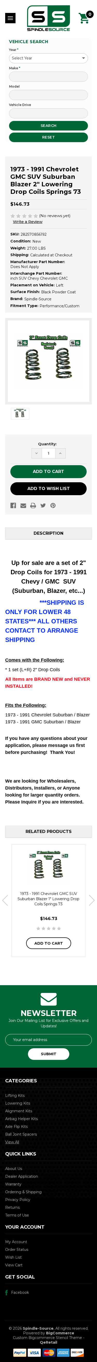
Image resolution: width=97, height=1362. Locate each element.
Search (49, 125)
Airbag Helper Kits (21, 1118)
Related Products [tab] (49, 831)
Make (14, 68)
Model (14, 86)
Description (48, 533)
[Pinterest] (53, 505)
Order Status (16, 1249)
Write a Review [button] (27, 221)
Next (92, 900)
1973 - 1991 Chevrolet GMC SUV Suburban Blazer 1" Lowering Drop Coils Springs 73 (48, 898)
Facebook (20, 1292)
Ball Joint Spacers (21, 1134)
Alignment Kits (18, 1111)
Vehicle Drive (20, 105)
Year (13, 50)
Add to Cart (48, 943)
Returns (12, 1207)
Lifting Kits (15, 1095)
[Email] (23, 505)
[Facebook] (13, 505)
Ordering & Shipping (23, 1192)
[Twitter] (43, 505)
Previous (5, 900)
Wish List (13, 1257)
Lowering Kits (17, 1103)
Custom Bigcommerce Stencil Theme (47, 1337)
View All (12, 1142)
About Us (13, 1168)
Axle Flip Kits (16, 1126)
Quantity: (47, 444)
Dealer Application (21, 1176)
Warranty (13, 1184)
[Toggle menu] (10, 18)
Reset (48, 137)
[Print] (33, 505)
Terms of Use (17, 1215)
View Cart (14, 1265)
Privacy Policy (17, 1199)
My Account (16, 1241)
